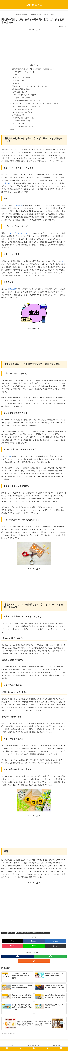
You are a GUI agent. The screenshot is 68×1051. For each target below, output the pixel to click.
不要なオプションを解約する (22, 98)
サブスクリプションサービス (22, 77)
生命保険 (19, 205)
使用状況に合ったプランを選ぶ (25, 118)
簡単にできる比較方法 (20, 124)
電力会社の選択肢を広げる (23, 109)
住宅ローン (12, 933)
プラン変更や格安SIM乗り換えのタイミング (27, 101)
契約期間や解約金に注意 (22, 121)
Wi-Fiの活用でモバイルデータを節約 (24, 95)
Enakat (12, 1045)
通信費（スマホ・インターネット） (24, 72)
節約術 (28, 933)
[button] (55, 946)
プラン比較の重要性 (19, 115)
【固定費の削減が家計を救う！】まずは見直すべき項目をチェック (32, 69)
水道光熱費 (16, 83)
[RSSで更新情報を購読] (34, 961)
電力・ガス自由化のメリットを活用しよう (26, 106)
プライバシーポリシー (34, 1045)
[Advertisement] (34, 46)
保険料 (15, 75)
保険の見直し (21, 933)
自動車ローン (36, 933)
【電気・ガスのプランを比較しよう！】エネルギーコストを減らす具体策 (34, 103)
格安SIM (8, 183)
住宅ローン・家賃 (18, 80)
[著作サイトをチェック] (17, 956)
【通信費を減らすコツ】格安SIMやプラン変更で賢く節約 (29, 86)
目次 (31, 65)
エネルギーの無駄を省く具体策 (23, 126)
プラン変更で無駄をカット (21, 92)
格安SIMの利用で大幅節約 (21, 89)
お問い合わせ (56, 1045)
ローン (5, 933)
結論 (12, 129)
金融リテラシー (46, 933)
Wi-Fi (10, 456)
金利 (63, 261)
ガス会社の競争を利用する (23, 112)
